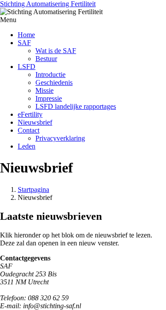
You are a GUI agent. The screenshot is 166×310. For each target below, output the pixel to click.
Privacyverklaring (60, 138)
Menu (8, 19)
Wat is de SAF (55, 50)
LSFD (26, 66)
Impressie (48, 98)
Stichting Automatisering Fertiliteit (48, 4)
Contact (28, 130)
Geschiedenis (54, 82)
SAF (24, 42)
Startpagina (33, 189)
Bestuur (46, 58)
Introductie (50, 74)
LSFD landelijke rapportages (75, 106)
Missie (44, 90)
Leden (26, 146)
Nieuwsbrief (35, 122)
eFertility (30, 114)
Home (26, 34)
